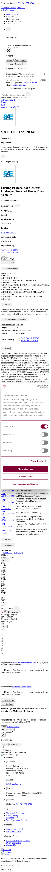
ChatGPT (7, 553)
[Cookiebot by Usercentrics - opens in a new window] (36, 386)
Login (9, 85)
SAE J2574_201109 (7, 512)
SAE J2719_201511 (7, 525)
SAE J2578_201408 (7, 489)
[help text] (3, 156)
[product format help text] (16, 608)
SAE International (8, 232)
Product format (7, 608)
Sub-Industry (9, 545)
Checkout (9, 704)
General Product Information (15, 320)
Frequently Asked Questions (18, 840)
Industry (7, 540)
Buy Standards (12, 14)
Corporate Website (8, 7)
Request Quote (7, 729)
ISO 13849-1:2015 (6, 531)
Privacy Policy (12, 815)
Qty (2, 624)
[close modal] (8, 50)
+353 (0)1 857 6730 (25, 3)
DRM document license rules (24, 662)
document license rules (22, 687)
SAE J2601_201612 (9, 252)
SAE (3, 104)
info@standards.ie (13, 784)
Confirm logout (20, 60)
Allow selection (26, 476)
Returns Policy (12, 818)
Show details (37, 461)
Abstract (7, 304)
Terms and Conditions (15, 813)
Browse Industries (13, 831)
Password (26, 79)
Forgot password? (31, 82)
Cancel (10, 60)
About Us (21, 7)
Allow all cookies (25, 469)
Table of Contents (11, 269)
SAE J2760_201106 (7, 519)
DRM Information (13, 843)
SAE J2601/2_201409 (10, 107)
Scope (7, 349)
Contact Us (11, 845)
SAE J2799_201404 (7, 501)
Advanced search (8, 100)
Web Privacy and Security (17, 820)
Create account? (19, 85)
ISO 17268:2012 (6, 507)
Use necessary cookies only (25, 484)
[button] (5, 560)
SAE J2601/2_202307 (10, 250)
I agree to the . (16, 687)
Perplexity (18, 553)
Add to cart (9, 263)
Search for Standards (14, 829)
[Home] (8, 10)
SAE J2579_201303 (7, 494)
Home (3, 102)
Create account (13, 727)
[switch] (44, 435)
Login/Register (15, 64)
